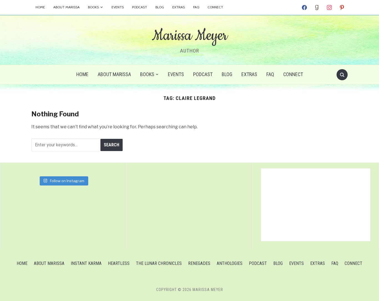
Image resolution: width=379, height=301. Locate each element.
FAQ (196, 7)
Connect (215, 7)
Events (118, 7)
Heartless (119, 263)
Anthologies (229, 263)
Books (93, 7)
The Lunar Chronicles (159, 263)
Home (40, 7)
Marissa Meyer (189, 36)
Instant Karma (86, 263)
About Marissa (66, 7)
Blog (159, 7)
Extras (178, 7)
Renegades (199, 263)
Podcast (139, 7)
